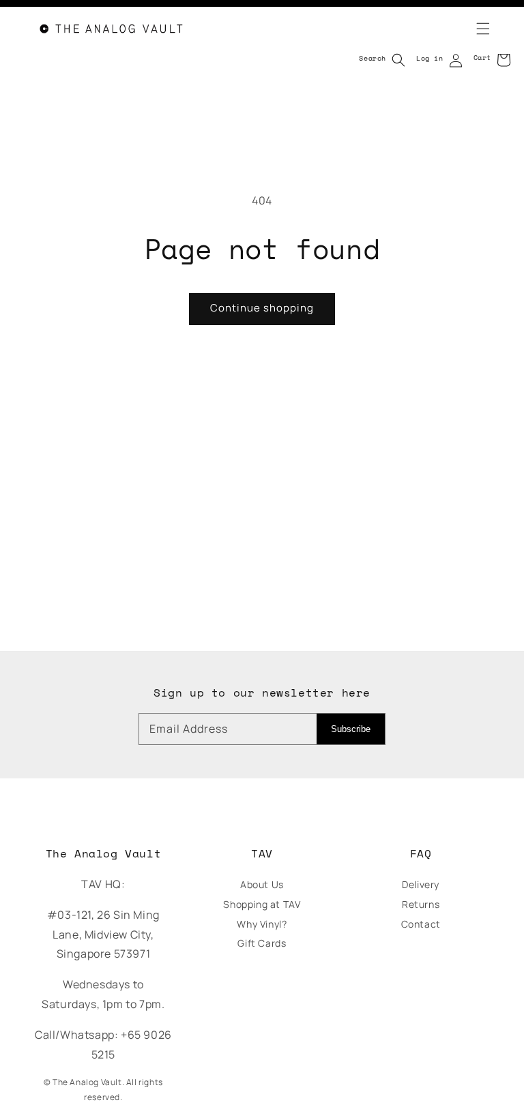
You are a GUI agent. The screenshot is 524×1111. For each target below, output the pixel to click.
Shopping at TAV (261, 904)
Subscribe (350, 729)
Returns (420, 904)
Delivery (420, 884)
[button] (475, 29)
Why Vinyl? (262, 923)
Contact (421, 923)
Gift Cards (261, 943)
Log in (429, 58)
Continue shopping (262, 308)
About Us (262, 884)
